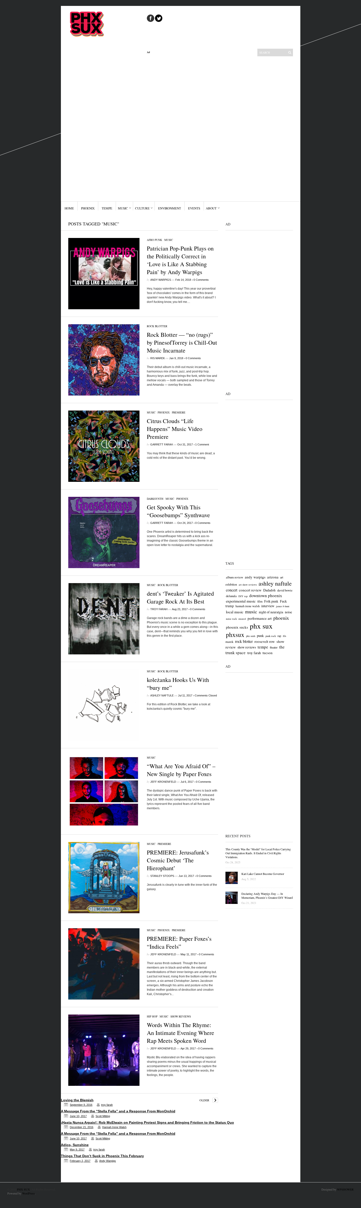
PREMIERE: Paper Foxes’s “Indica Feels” (179, 942)
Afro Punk (154, 240)
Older (204, 1100)
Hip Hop (152, 1016)
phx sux (261, 626)
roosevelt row (264, 641)
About (211, 208)
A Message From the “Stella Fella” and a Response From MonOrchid (118, 1111)
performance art (260, 618)
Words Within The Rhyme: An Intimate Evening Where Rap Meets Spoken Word (180, 1033)
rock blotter (244, 641)
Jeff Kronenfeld (163, 781)
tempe (263, 647)
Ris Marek (157, 358)
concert (231, 590)
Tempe (107, 208)
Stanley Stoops (162, 875)
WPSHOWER (345, 1189)
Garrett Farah (161, 444)
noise (288, 612)
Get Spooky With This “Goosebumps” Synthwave (178, 511)
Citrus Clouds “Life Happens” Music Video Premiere (174, 429)
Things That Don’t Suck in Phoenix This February (102, 1156)
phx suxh (250, 636)
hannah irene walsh (248, 606)
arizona (272, 577)
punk (260, 635)
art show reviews (248, 584)
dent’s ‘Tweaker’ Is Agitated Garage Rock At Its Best (180, 597)
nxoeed (242, 618)
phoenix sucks (237, 627)
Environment (169, 208)
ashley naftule (275, 583)
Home (69, 208)
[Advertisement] (182, 127)
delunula (231, 596)
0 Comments (201, 279)
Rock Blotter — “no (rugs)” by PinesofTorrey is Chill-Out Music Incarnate (182, 342)
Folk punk (271, 601)
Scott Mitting (103, 1116)
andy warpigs (255, 577)
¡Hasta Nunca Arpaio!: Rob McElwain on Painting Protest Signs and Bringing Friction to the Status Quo (147, 1122)
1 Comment (202, 444)
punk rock (270, 636)
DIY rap (243, 596)
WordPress (28, 1193)
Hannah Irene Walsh (114, 1127)
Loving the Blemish (77, 1100)
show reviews (246, 647)
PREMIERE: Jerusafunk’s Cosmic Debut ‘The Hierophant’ (178, 860)
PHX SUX (23, 1189)
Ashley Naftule (162, 695)
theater (274, 647)
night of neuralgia (271, 612)
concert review (250, 590)
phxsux (235, 635)
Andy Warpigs (160, 279)
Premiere (178, 412)
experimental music (241, 601)
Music (123, 208)
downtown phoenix (265, 595)
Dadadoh (269, 590)
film (260, 601)
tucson (268, 652)
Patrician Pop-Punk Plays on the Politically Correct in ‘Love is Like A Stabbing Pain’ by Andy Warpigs (180, 260)
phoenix (281, 618)
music (251, 611)
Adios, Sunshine (75, 1145)
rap (279, 636)
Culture (142, 208)
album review (234, 577)
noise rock (231, 618)
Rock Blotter (157, 326)
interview (267, 606)
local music (234, 611)
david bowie (284, 590)
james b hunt (282, 606)
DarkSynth (155, 499)
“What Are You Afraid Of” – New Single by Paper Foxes (181, 770)
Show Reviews (180, 1016)
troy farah (158, 609)
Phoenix (88, 208)
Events (194, 208)
